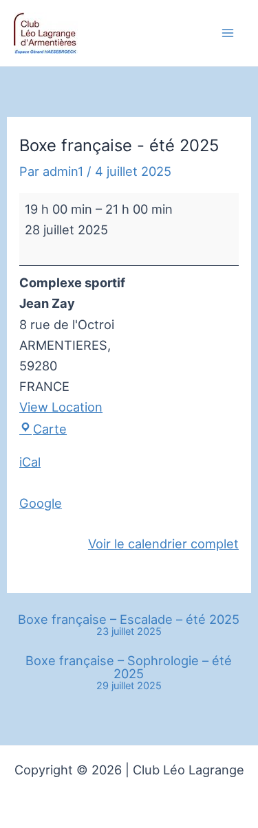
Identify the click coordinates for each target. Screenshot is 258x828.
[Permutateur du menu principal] (228, 33)
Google (40, 503)
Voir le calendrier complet (163, 543)
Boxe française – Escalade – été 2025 (128, 625)
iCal (30, 461)
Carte (50, 428)
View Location (61, 406)
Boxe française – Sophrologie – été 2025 (128, 672)
